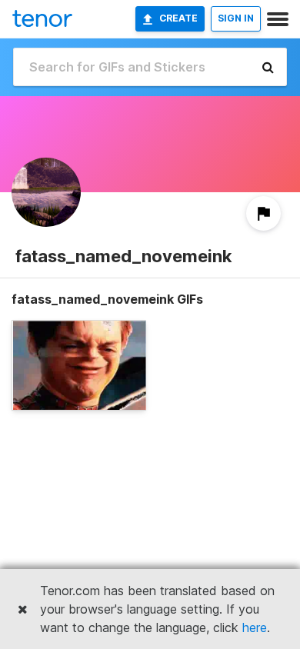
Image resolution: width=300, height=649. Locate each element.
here (254, 627)
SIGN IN (236, 18)
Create (178, 18)
